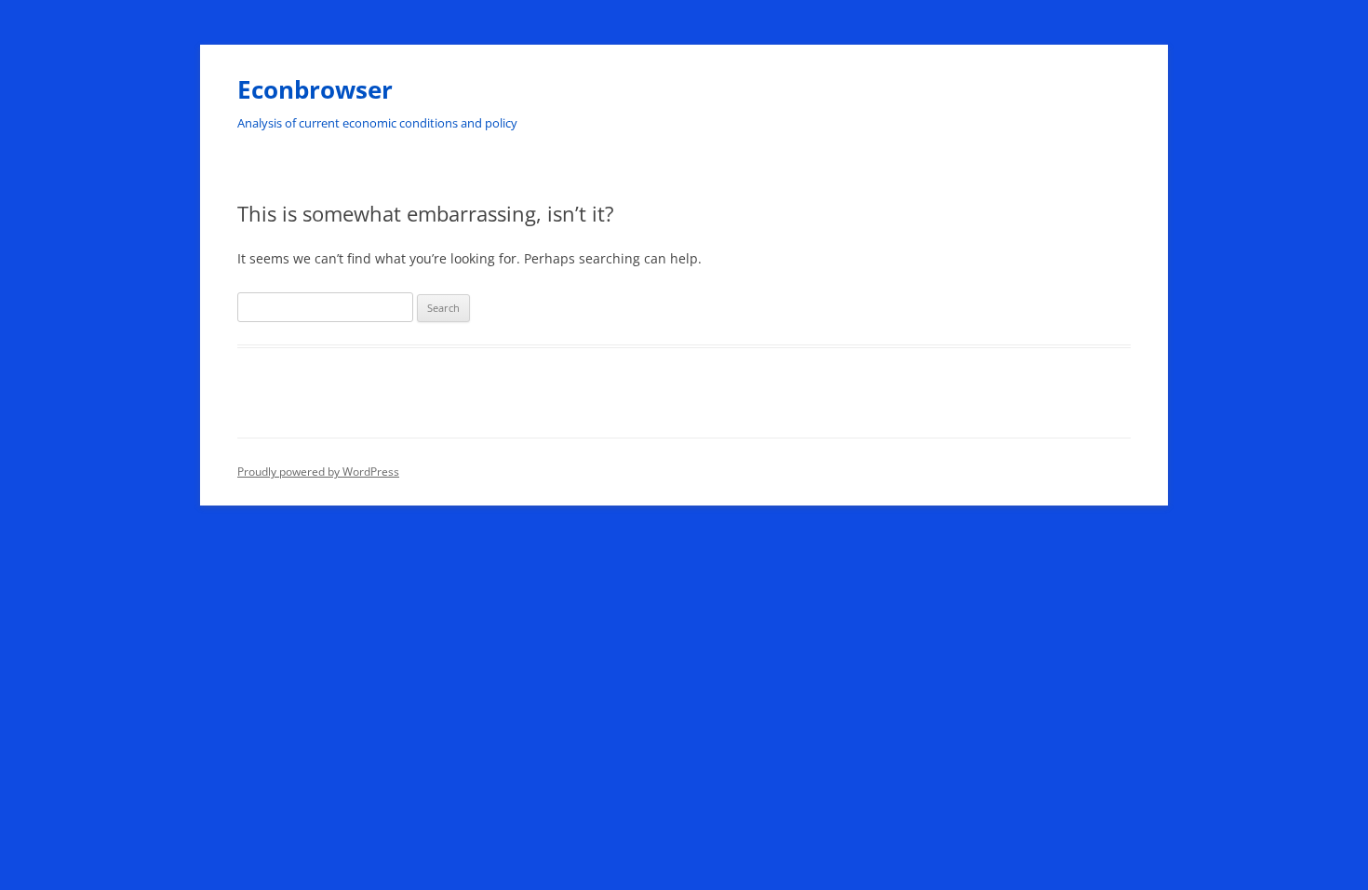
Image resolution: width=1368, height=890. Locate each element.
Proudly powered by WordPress (318, 471)
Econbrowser (315, 89)
